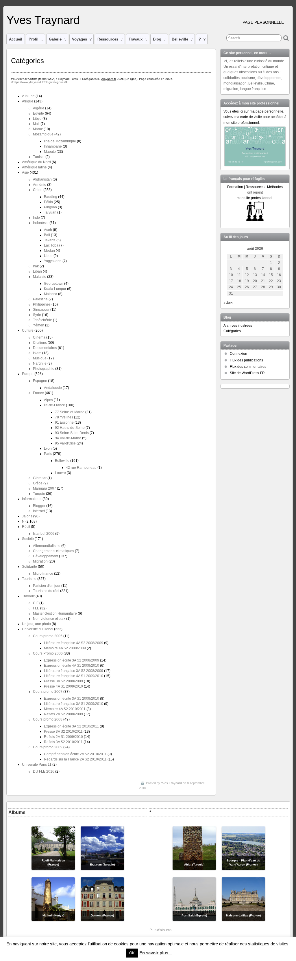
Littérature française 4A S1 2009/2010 (73, 676)
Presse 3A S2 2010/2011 (63, 732)
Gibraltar (40, 478)
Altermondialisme (46, 546)
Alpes (48, 400)
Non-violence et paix (49, 619)
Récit (26, 527)
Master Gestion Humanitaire (55, 613)
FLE (36, 608)
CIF (35, 603)
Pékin (48, 202)
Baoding (50, 197)
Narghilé (40, 363)
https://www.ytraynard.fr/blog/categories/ (39, 82)
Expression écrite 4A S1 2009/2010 (71, 666)
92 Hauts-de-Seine (70, 428)
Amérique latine (34, 167)
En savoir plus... (155, 952)
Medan (49, 251)
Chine (37, 190)
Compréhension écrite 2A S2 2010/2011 (75, 754)
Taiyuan (50, 212)
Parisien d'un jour (46, 586)
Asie (25, 172)
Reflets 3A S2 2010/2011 (63, 742)
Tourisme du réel (46, 591)
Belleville (180, 39)
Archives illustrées (237, 326)
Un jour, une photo (36, 624)
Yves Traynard (43, 20)
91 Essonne (64, 422)
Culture (28, 330)
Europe (28, 374)
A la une (28, 96)
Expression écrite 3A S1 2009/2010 (71, 699)
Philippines (42, 304)
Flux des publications (246, 360)
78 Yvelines (64, 417)
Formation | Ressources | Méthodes (255, 187)
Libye (37, 119)
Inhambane (53, 146)
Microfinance (43, 574)
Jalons (27, 516)
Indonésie (41, 223)
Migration (40, 561)
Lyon (48, 448)
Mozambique (43, 134)
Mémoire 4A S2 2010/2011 (65, 709)
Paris (48, 454)
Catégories (232, 331)
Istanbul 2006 (43, 534)
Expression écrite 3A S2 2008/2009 (71, 660)
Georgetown (53, 284)
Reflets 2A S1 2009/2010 (63, 737)
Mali (36, 124)
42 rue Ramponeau (81, 468)
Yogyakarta (53, 261)
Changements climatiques (53, 551)
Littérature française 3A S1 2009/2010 (73, 704)
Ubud (48, 256)
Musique (40, 358)
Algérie (38, 108)
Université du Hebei (37, 629)
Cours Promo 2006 (48, 653)
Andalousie (53, 388)
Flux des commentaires (248, 367)
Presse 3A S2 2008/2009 (63, 681)
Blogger (39, 506)
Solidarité (29, 567)
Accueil (15, 39)
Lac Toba (51, 245)
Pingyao (50, 207)
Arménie (39, 185)
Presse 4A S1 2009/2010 (63, 686)
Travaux (136, 39)
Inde (36, 218)
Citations (40, 343)
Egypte (38, 113)
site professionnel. (259, 198)
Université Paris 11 (36, 764)
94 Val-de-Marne (68, 438)
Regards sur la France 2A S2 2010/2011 (75, 759)
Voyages (79, 39)
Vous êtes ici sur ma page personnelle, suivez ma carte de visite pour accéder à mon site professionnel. (254, 116)
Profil (33, 39)
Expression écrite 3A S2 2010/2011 (71, 726)
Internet (39, 511)
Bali (47, 235)
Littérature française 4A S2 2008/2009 (73, 643)
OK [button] (132, 953)
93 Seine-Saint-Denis (72, 433)
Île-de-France (54, 405)
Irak (36, 266)
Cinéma (39, 337)
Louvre (60, 473)
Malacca (50, 294)
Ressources (107, 39)
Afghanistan (42, 179)
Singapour (41, 310)
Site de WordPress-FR (247, 373)
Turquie (39, 494)
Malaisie (39, 277)
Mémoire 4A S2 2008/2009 (65, 648)
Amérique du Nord (36, 162)
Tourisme (29, 579)
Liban (37, 271)
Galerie (55, 39)
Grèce (37, 483)
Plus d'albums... (161, 930)
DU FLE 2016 (43, 771)
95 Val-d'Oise (65, 443)
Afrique (27, 101)
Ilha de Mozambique (60, 141)
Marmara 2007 (44, 488)
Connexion (238, 354)
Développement (45, 556)
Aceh (48, 230)
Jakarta (50, 240)
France (38, 393)
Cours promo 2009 (47, 747)
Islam (37, 353)
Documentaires (45, 348)
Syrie (37, 315)
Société (28, 539)
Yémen (38, 325)
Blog (157, 39)
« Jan (227, 303)
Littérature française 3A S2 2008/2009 (73, 671)
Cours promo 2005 (47, 636)
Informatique (32, 499)
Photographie (43, 369)
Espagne (40, 381)
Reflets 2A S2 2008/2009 (63, 714)
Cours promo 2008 (47, 719)
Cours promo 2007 (47, 692)
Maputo (50, 152)
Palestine (40, 299)
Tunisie (39, 157)
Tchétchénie (42, 320)
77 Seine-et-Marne (69, 412)
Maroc (38, 129)
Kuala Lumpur (55, 289)
